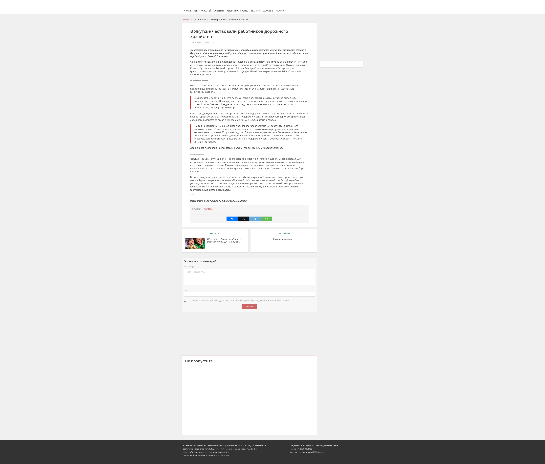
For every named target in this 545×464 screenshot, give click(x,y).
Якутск (280, 10)
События (219, 10)
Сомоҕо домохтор (282, 239)
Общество (232, 10)
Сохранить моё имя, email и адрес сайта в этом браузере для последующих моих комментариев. (239, 300)
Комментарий (190, 266)
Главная (186, 10)
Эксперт (255, 10)
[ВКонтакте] (232, 219)
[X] (243, 219)
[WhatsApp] (266, 219)
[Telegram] (255, 219)
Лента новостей (202, 10)
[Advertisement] (249, 333)
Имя (185, 290)
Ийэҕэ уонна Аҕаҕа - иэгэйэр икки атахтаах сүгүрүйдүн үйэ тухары (224, 240)
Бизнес (244, 10)
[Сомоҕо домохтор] (304, 243)
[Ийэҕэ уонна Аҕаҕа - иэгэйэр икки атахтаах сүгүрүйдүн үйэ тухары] (195, 243)
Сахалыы (268, 10)
